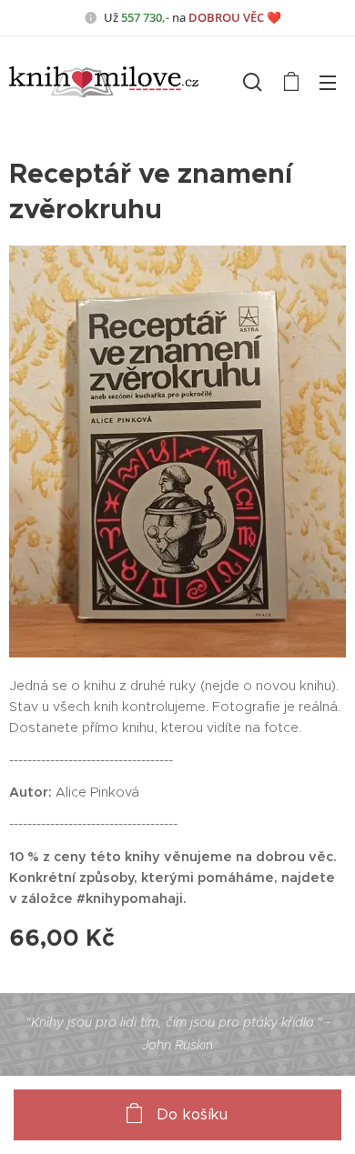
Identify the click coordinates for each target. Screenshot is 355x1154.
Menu (327, 82)
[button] (252, 82)
